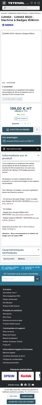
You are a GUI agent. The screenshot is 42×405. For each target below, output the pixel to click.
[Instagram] (29, 385)
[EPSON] (9, 376)
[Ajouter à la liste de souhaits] (37, 129)
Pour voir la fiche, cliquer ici (21, 214)
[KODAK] (26, 376)
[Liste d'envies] (32, 3)
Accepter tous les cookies (21, 402)
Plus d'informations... (32, 392)
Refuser (13, 396)
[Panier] (39, 3)
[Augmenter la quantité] (28, 123)
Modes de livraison (9, 335)
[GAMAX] (8, 25)
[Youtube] (33, 385)
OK (37, 279)
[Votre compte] (35, 3)
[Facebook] (25, 385)
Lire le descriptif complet (12, 99)
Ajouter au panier (19, 130)
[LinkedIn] (22, 385)
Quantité (15, 124)
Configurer (27, 396)
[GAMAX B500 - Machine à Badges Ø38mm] (18, 33)
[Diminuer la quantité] (22, 123)
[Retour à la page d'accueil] (18, 3)
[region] (21, 56)
